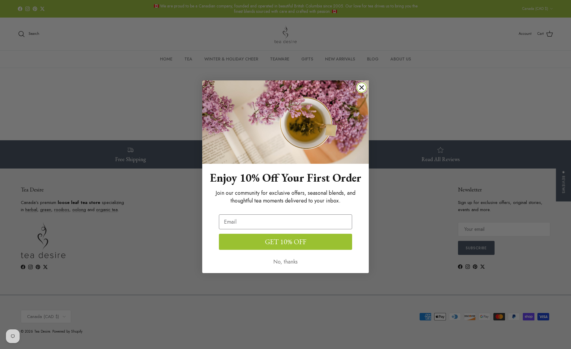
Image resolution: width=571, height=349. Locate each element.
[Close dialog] (361, 87)
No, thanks (285, 262)
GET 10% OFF (285, 241)
